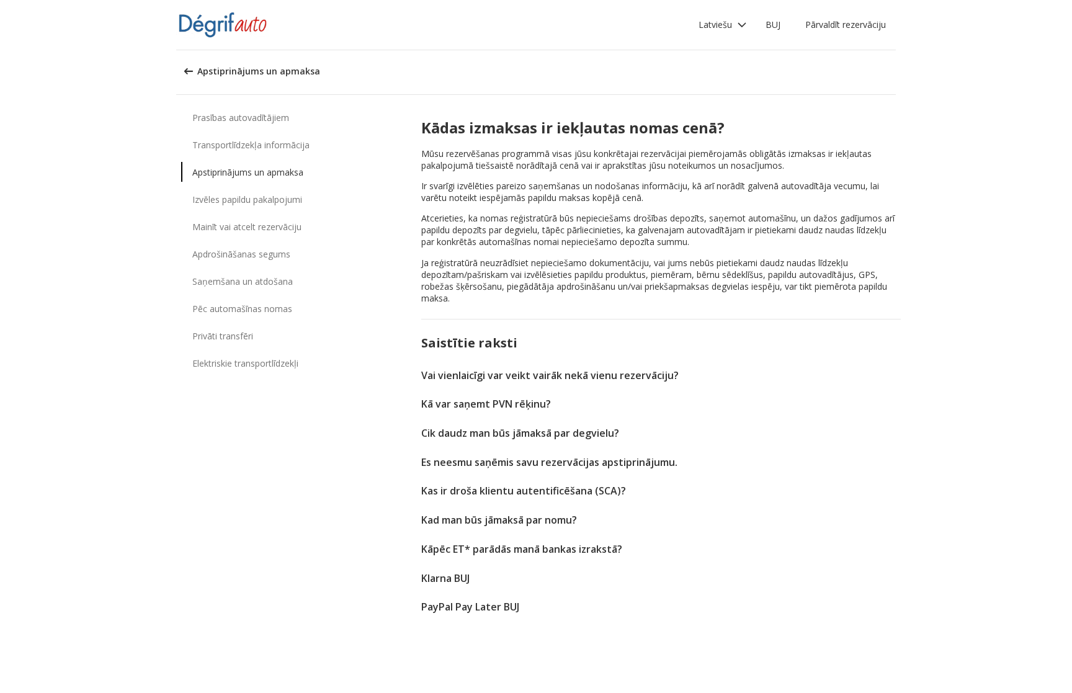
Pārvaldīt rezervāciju (845, 24)
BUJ (773, 24)
